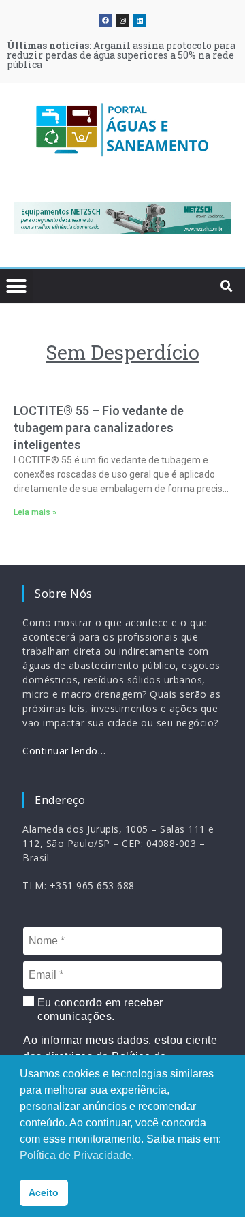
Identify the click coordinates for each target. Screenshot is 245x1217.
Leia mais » (35, 512)
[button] (31, 221)
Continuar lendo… (63, 750)
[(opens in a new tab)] (122, 218)
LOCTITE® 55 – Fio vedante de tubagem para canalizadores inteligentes (99, 427)
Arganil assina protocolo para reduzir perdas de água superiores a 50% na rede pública (121, 55)
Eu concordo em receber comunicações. (98, 1009)
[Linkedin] (139, 20)
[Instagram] (122, 20)
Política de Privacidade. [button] (77, 1155)
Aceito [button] (44, 1192)
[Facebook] (105, 20)
